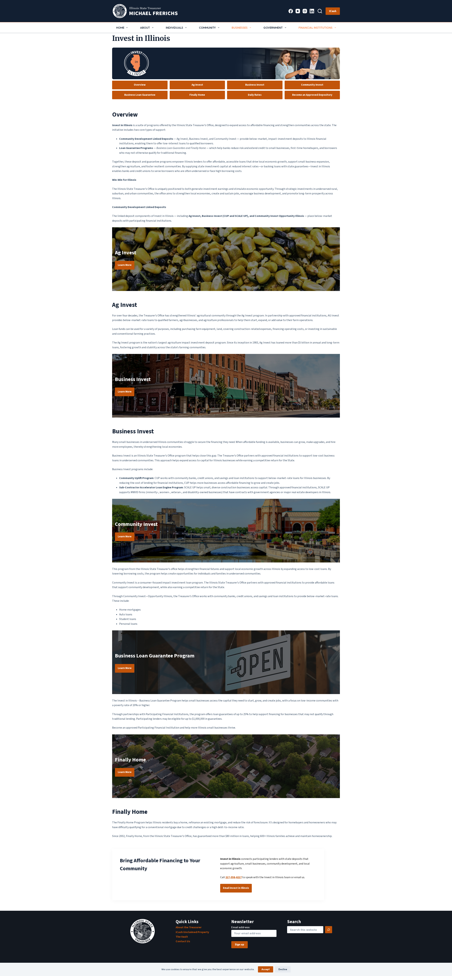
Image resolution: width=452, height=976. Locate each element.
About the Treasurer (188, 927)
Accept (265, 969)
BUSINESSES (240, 27)
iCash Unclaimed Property (192, 932)
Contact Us (183, 941)
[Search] (320, 11)
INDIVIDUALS (174, 27)
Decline (282, 969)
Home (120, 27)
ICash (332, 11)
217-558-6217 (233, 877)
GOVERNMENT (273, 27)
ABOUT (145, 27)
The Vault (182, 937)
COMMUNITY (207, 27)
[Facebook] (291, 11)
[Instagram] (305, 11)
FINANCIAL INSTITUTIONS (315, 27)
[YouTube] (298, 11)
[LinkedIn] (312, 11)
